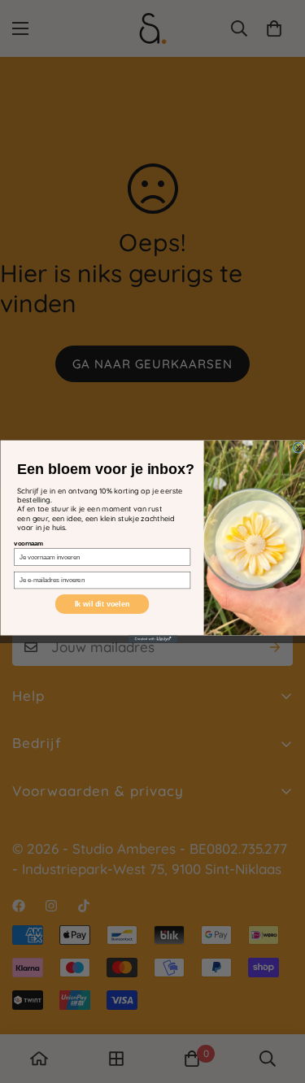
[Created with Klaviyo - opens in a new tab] (153, 639)
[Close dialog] (298, 448)
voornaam (28, 543)
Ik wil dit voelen (101, 604)
